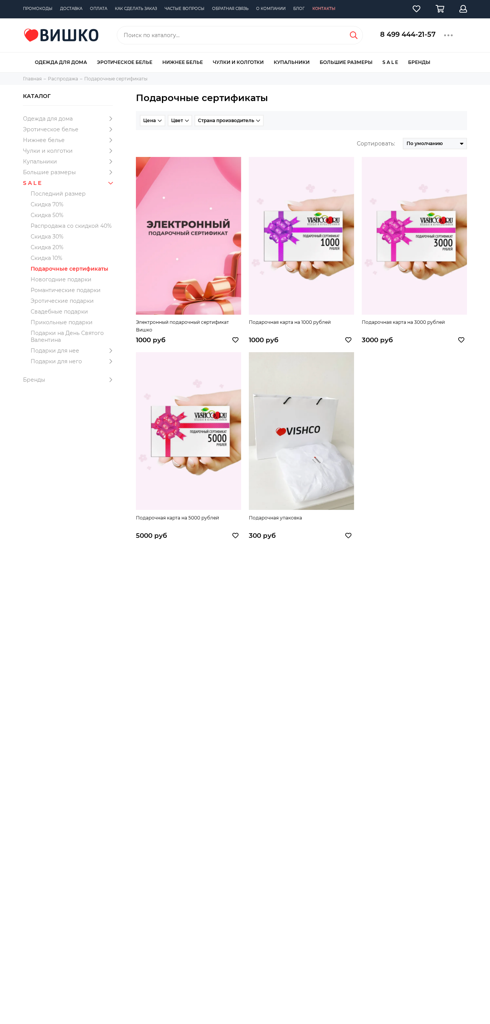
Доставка (71, 8)
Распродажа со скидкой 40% (71, 225)
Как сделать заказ (136, 8)
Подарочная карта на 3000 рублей (403, 322)
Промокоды (37, 8)
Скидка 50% (47, 215)
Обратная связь (230, 8)
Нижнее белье (182, 62)
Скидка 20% (47, 247)
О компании (271, 8)
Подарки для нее (55, 350)
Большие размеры (346, 62)
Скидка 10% (46, 258)
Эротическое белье (124, 62)
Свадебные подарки (59, 311)
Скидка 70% (47, 204)
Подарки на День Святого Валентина (67, 336)
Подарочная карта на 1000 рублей (290, 322)
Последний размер (58, 193)
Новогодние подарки (61, 279)
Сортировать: (376, 143)
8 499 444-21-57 (408, 34)
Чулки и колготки (238, 62)
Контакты (323, 8)
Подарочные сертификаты (69, 268)
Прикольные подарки (62, 322)
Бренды (419, 62)
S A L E (390, 62)
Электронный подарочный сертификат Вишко (182, 326)
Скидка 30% (47, 236)
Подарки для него (56, 361)
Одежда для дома (61, 62)
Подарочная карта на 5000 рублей (177, 518)
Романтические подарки (66, 290)
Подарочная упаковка (275, 518)
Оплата (98, 8)
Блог (299, 8)
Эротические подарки (62, 300)
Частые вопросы (184, 8)
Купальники (292, 62)
